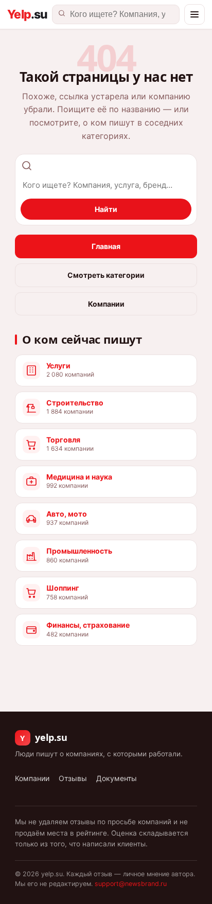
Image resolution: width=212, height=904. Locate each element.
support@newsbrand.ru (131, 884)
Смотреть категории (106, 275)
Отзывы (73, 778)
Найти (106, 209)
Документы (116, 778)
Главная (106, 246)
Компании (106, 303)
